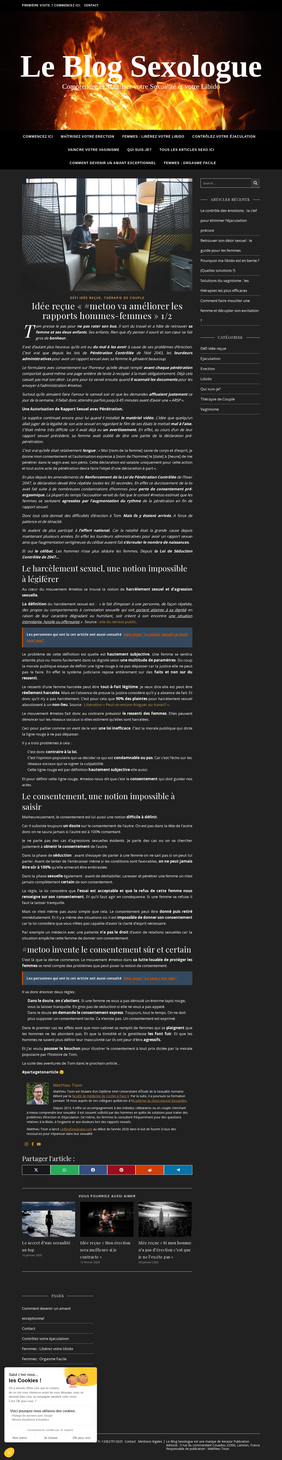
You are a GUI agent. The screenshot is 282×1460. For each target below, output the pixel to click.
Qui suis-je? (139, 150)
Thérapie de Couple (124, 298)
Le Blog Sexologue (141, 66)
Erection (207, 368)
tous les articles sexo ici (187, 150)
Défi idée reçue (85, 298)
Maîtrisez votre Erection (87, 136)
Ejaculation (210, 358)
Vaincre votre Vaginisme (93, 150)
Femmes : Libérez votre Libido (153, 136)
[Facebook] (33, 1144)
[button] (9, 1452)
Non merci (20, 1438)
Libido (206, 378)
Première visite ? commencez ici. (51, 5)
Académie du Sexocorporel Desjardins (159, 1101)
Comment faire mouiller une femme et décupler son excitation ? (229, 310)
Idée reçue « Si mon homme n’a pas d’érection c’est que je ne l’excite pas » (165, 1250)
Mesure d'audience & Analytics (30, 1419)
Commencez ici (38, 136)
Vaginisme (209, 409)
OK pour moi (81, 1438)
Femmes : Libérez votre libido (47, 1348)
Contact (91, 5)
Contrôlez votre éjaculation (224, 136)
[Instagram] (26, 1144)
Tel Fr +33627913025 (107, 1441)
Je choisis (51, 1438)
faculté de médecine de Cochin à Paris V (100, 1096)
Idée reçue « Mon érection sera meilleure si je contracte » (105, 1250)
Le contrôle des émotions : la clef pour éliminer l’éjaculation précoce (228, 220)
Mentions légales (150, 1441)
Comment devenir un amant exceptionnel (113, 163)
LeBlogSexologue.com (76, 1129)
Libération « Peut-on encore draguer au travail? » (126, 704)
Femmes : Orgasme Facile (190, 163)
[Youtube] (39, 1144)
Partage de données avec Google (32, 1415)
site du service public (117, 621)
